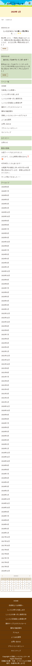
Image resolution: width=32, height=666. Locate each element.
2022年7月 (5, 334)
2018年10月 (5, 507)
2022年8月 (5, 330)
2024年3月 (5, 263)
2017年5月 (5, 566)
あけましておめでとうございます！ (16, 60)
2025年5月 (5, 233)
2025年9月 (5, 221)
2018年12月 (5, 499)
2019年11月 (5, 457)
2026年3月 (5, 204)
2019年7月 (5, 474)
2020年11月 (5, 406)
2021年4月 (5, 389)
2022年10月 (5, 322)
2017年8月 (5, 554)
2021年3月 (5, 393)
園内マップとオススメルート (11, 107)
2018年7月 (5, 516)
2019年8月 (5, 469)
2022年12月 (5, 313)
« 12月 (2, 575)
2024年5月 (5, 254)
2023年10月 (5, 275)
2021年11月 (5, 360)
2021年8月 (5, 372)
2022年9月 (5, 326)
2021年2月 (5, 398)
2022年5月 (5, 343)
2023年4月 (5, 301)
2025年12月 (5, 212)
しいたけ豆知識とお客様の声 (11, 103)
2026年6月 (5, 195)
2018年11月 (5, 503)
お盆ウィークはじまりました (11, 152)
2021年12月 (5, 356)
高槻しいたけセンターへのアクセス (14, 115)
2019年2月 (5, 491)
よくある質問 (6, 120)
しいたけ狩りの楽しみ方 (10, 94)
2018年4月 (5, 524)
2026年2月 (5, 208)
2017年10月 (5, 545)
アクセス (16, 632)
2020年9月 (5, 415)
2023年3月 (5, 305)
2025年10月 (5, 216)
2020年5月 (5, 431)
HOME (3, 86)
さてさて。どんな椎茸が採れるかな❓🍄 (15, 158)
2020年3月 (5, 440)
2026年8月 (5, 187)
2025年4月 (5, 237)
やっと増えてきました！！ (11, 177)
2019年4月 (5, 482)
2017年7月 (5, 558)
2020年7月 (5, 423)
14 (29, 583)
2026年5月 (5, 199)
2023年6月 (5, 292)
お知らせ (4, 142)
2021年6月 (5, 381)
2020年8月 (5, 419)
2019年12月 (5, 453)
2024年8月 (5, 246)
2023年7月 (5, 288)
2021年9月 (5, 368)
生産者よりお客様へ (8, 90)
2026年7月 (5, 191)
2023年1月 (5, 309)
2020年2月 (5, 444)
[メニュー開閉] (29, 3)
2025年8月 (5, 225)
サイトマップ (6, 132)
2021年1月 (5, 402)
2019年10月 (5, 461)
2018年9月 (5, 512)
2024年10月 (5, 242)
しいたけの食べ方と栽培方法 (11, 98)
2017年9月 (5, 550)
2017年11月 (5, 541)
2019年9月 (5, 465)
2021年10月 (5, 364)
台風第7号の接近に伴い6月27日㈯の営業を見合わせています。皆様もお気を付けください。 (15, 170)
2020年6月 (5, 427)
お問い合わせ (6, 124)
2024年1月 (5, 267)
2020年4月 (5, 436)
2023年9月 (5, 280)
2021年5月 (5, 385)
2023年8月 (5, 284)
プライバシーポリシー (9, 128)
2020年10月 (5, 410)
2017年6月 (5, 562)
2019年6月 (5, 478)
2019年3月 (5, 486)
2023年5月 (5, 296)
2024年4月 (5, 259)
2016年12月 (5, 571)
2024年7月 (5, 250)
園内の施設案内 (7, 111)
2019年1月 (5, 495)
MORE (4, 48)
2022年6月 (5, 339)
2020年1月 (5, 448)
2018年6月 (5, 520)
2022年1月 (5, 351)
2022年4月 (5, 347)
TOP (2, 19)
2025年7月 (5, 229)
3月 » (29, 575)
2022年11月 (5, 318)
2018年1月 (5, 533)
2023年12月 (5, 271)
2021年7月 (5, 377)
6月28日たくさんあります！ (11, 163)
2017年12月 (5, 537)
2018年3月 (5, 529)
